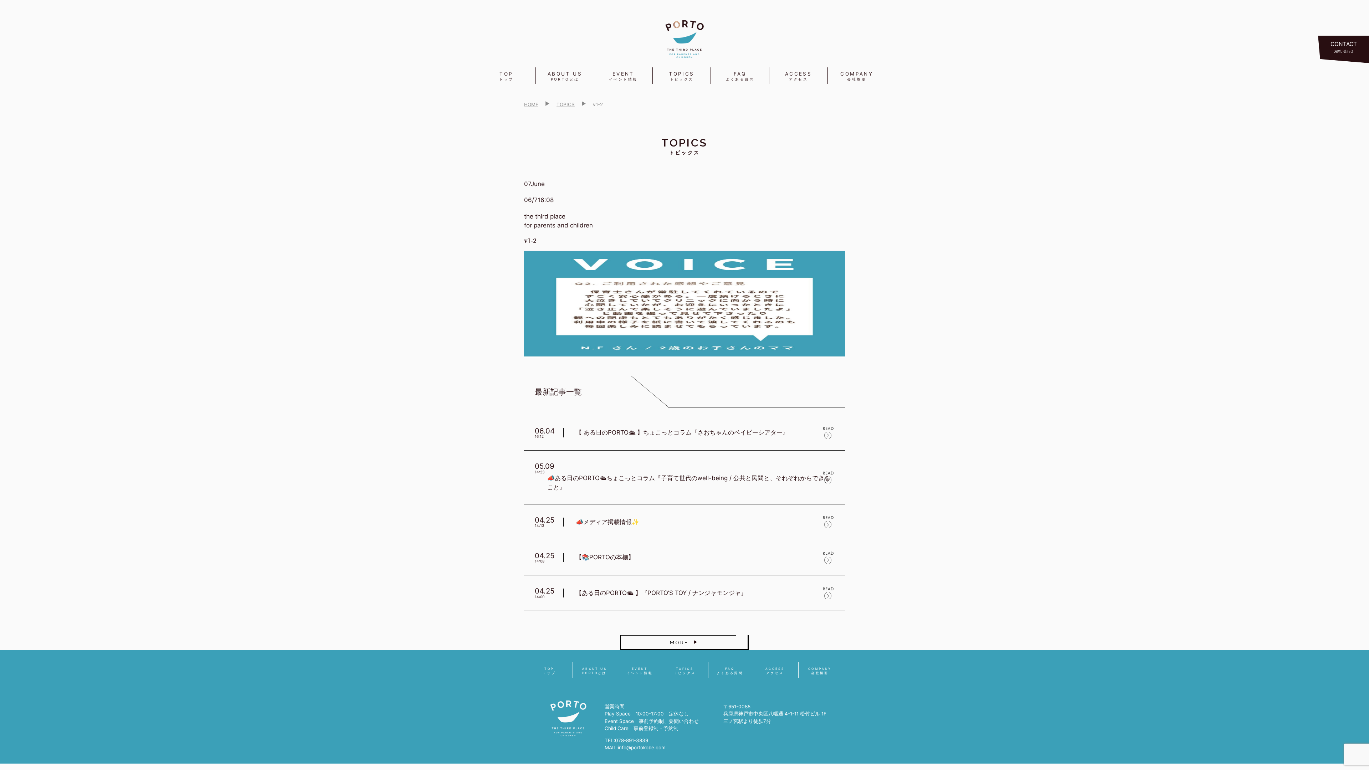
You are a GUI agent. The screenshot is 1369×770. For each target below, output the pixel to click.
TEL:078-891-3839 (626, 740)
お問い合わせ (1343, 47)
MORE (679, 642)
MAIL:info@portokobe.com (635, 747)
